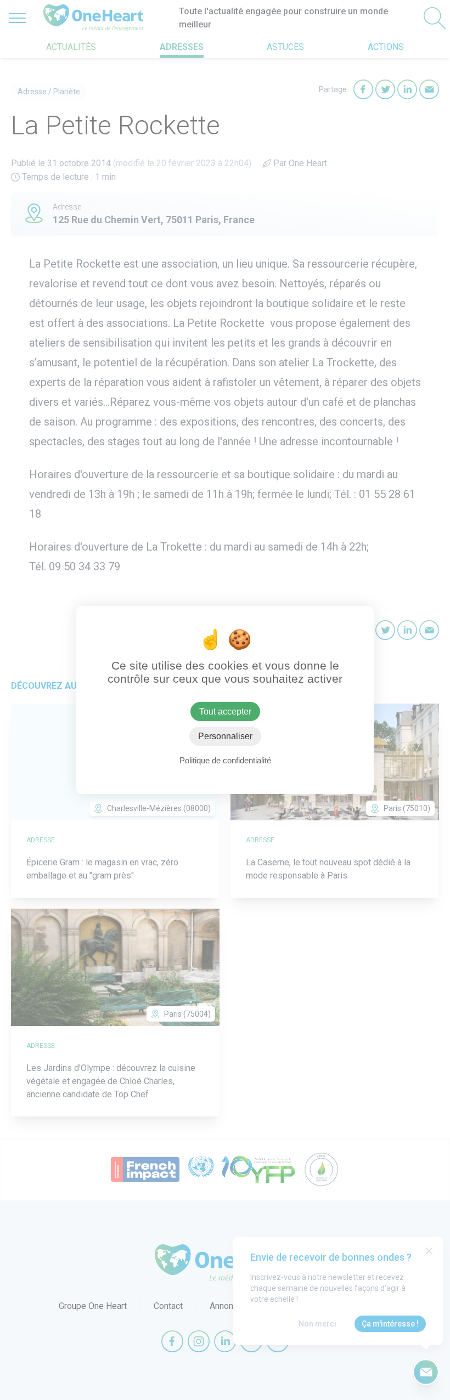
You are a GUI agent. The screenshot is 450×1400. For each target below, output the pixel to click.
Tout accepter (225, 711)
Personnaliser (225, 736)
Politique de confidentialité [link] (225, 760)
